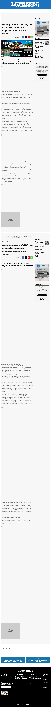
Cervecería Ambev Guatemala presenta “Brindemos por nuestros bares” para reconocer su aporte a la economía (21, 682)
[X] (26, 37)
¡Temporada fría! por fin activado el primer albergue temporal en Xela (12, 661)
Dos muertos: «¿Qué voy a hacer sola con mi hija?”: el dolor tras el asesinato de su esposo (39, 52)
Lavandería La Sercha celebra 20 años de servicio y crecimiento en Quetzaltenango (21, 677)
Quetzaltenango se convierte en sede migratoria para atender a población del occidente (39, 43)
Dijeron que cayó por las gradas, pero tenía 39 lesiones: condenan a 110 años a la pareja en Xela (39, 47)
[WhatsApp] (31, 37)
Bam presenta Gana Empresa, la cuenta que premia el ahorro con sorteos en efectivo (21, 685)
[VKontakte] (46, 11)
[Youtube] (48, 11)
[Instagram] (44, 11)
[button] (50, 11)
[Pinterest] (29, 37)
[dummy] (17, 219)
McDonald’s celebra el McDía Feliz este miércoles (38, 661)
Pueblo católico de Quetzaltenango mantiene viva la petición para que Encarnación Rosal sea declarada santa (39, 56)
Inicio (4, 15)
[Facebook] (43, 11)
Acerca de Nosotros (6, 686)
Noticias (8, 15)
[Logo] (21, 671)
